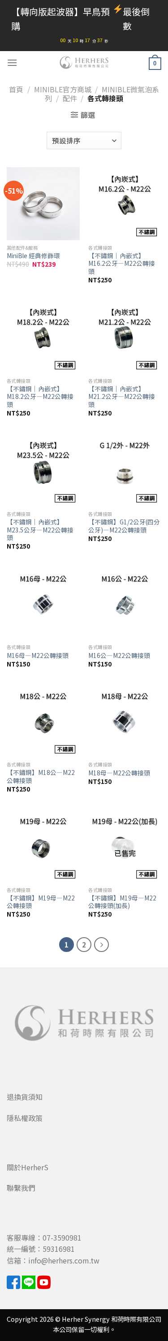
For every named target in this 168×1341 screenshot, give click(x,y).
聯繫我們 (21, 1187)
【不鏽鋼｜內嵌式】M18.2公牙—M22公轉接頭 (40, 397)
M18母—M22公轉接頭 (119, 773)
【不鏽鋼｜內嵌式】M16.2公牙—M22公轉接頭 (121, 264)
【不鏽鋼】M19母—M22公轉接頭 (41, 902)
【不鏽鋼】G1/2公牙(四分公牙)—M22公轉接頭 (124, 526)
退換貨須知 (25, 1096)
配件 (70, 98)
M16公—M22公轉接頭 (119, 656)
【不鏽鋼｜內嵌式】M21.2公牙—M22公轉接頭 (121, 397)
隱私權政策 (25, 1117)
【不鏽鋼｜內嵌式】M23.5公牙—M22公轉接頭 (40, 530)
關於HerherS (27, 1167)
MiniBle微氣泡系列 (102, 93)
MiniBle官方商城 (62, 89)
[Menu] (12, 63)
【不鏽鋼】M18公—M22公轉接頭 (41, 776)
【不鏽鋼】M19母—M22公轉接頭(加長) (122, 902)
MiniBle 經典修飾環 (33, 256)
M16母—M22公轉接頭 (38, 656)
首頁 (16, 89)
